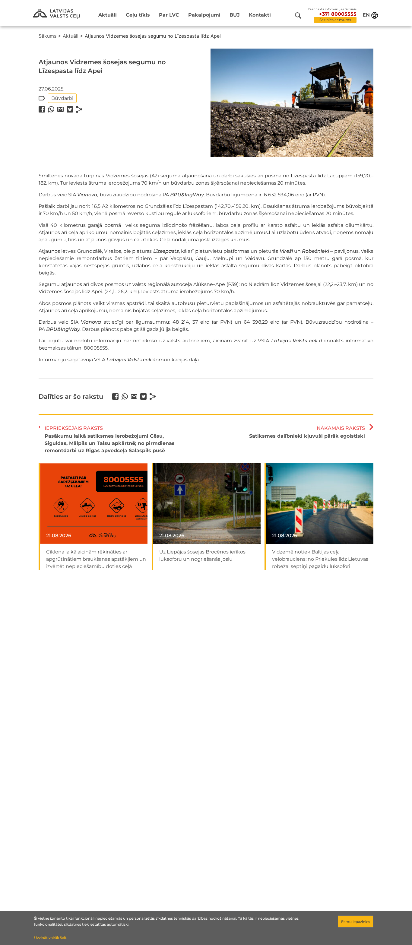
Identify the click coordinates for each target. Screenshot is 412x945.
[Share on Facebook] (42, 109)
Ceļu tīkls (138, 15)
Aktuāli (107, 15)
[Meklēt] (298, 15)
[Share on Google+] (60, 109)
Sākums (47, 36)
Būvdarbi (62, 98)
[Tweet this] (70, 109)
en (366, 15)
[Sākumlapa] (56, 14)
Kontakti (260, 15)
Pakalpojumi (204, 15)
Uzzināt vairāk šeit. (50, 937)
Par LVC (169, 15)
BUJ (235, 15)
